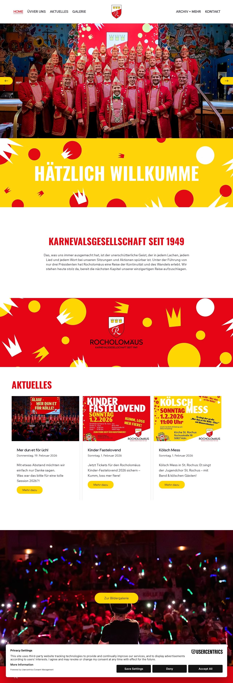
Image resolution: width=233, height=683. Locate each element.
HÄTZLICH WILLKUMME (116, 172)
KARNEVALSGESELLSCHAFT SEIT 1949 (116, 241)
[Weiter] (226, 81)
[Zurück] (6, 81)
